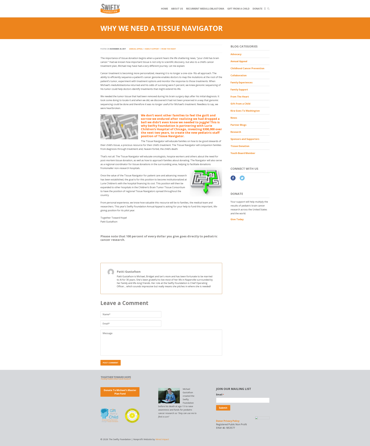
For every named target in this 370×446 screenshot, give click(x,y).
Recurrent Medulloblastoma (205, 8)
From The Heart (168, 49)
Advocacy (236, 54)
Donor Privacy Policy (227, 420)
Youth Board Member (243, 153)
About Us (177, 8)
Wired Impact (162, 439)
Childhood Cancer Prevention (247, 68)
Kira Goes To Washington (245, 110)
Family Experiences (241, 82)
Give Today (237, 219)
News (234, 117)
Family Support (152, 49)
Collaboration (239, 75)
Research (236, 132)
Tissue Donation (240, 146)
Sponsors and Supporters (245, 139)
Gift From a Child (240, 103)
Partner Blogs (238, 124)
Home (164, 8)
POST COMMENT (110, 362)
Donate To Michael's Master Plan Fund (120, 392)
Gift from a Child (238, 8)
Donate (257, 8)
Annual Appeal (136, 49)
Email (220, 394)
